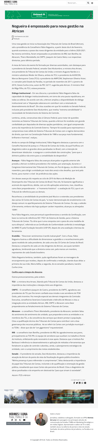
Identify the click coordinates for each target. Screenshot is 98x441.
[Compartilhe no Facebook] (74, 383)
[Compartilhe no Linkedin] (80, 383)
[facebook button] (12, 420)
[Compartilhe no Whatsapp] (82, 383)
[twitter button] (20, 420)
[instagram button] (16, 420)
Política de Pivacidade (18, 423)
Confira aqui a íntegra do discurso (27, 272)
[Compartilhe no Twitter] (77, 383)
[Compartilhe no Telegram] (85, 383)
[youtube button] (24, 420)
